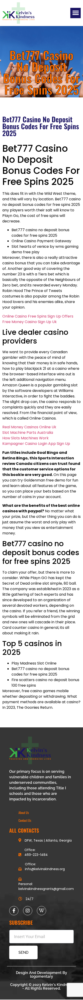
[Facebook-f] (13, 910)
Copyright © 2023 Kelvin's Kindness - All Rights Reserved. (41, 987)
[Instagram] (27, 910)
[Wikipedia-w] (41, 910)
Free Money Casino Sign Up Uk (29, 321)
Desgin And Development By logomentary (41, 975)
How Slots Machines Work (25, 438)
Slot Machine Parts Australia (27, 432)
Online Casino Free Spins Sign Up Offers (37, 316)
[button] (75, 13)
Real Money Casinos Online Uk (29, 427)
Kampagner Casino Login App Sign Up (36, 443)
